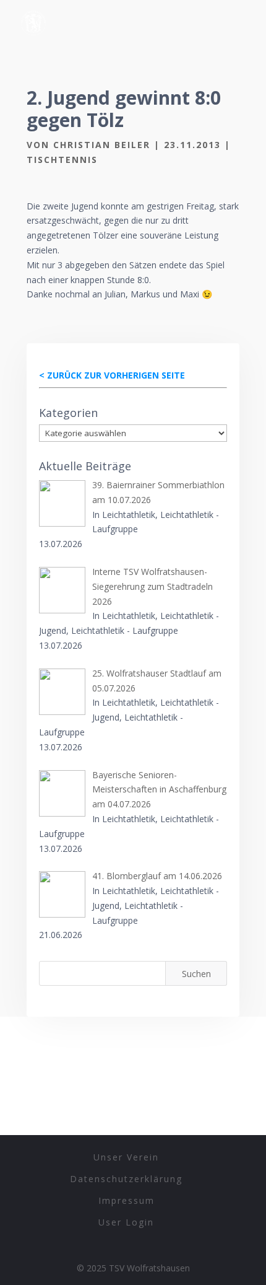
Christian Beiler (101, 145)
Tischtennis (62, 159)
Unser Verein (126, 1157)
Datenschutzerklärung (126, 1179)
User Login (126, 1222)
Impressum (126, 1200)
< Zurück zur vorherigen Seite (112, 375)
